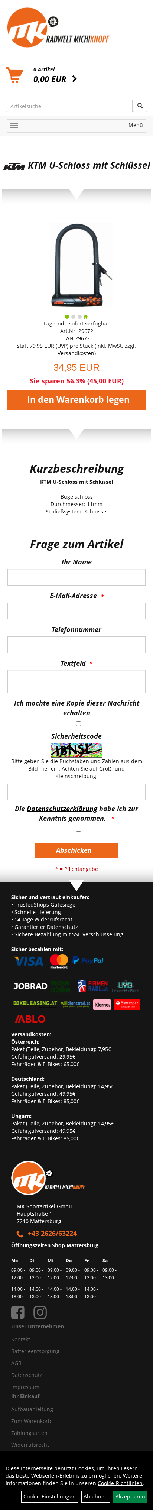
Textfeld (73, 663)
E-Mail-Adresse (73, 595)
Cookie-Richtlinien (120, 1483)
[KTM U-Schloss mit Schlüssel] (76, 262)
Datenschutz (26, 1374)
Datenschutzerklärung (62, 808)
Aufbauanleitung (32, 1409)
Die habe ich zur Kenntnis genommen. (76, 813)
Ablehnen (96, 1496)
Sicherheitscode (76, 736)
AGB (16, 1363)
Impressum (25, 1386)
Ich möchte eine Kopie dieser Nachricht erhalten (76, 708)
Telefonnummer (76, 629)
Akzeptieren (130, 1496)
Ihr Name (77, 561)
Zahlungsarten (29, 1432)
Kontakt (20, 1339)
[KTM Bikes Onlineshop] (76, 27)
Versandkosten (76, 353)
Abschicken (74, 850)
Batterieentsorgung (35, 1351)
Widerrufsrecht (30, 1444)
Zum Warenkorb (31, 1421)
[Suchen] (140, 106)
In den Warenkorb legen (78, 399)
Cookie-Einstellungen (49, 1496)
